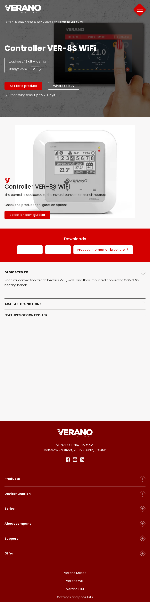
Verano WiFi (75, 581)
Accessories (34, 21)
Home (8, 21)
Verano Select (75, 573)
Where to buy (63, 86)
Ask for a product (23, 86)
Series (9, 508)
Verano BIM (75, 589)
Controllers (49, 21)
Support (11, 538)
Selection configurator (27, 215)
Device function (17, 494)
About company (17, 523)
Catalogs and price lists (75, 597)
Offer (8, 553)
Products (19, 21)
